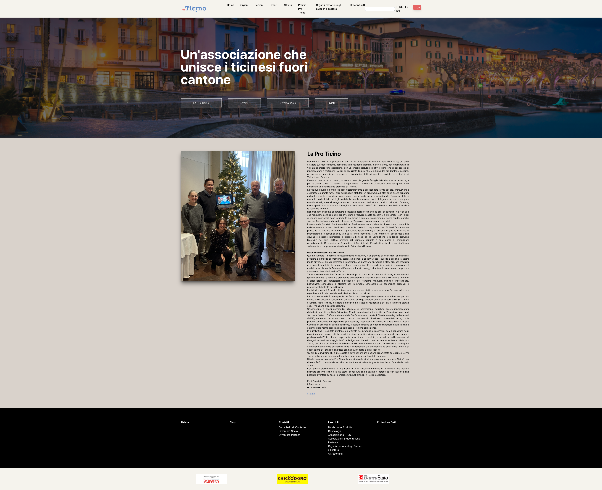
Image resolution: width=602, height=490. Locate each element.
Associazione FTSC (339, 434)
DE (401, 6)
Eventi (273, 5)
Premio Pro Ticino (302, 8)
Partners (333, 442)
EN (398, 10)
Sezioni (259, 5)
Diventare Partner (289, 434)
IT (396, 6)
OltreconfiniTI (357, 5)
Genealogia (334, 431)
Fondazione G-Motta (340, 427)
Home (230, 5)
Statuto (311, 393)
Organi (244, 5)
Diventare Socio (288, 431)
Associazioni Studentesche (344, 438)
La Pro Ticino (201, 102)
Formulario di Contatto (292, 427)
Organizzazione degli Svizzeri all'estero (328, 6)
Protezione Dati (386, 422)
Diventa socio (288, 102)
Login (417, 7)
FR (406, 6)
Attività (287, 5)
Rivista (331, 102)
